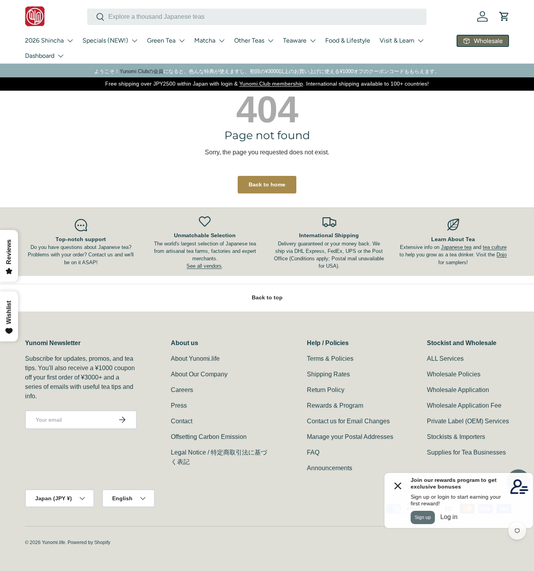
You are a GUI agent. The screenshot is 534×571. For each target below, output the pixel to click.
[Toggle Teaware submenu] (312, 40)
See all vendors (204, 266)
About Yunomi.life (195, 358)
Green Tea (161, 40)
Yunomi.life (53, 542)
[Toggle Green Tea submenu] (181, 40)
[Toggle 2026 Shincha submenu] (70, 40)
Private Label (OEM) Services (468, 421)
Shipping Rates (328, 374)
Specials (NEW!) (105, 40)
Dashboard (39, 55)
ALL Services (445, 358)
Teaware (294, 40)
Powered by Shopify (89, 542)
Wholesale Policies (453, 374)
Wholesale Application (458, 390)
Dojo (501, 255)
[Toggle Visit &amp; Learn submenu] (420, 40)
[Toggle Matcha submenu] (221, 40)
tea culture (495, 247)
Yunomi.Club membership (271, 84)
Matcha (204, 40)
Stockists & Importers (456, 436)
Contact (181, 421)
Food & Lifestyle (347, 40)
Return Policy (325, 390)
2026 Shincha (44, 40)
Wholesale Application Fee (464, 405)
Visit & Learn (397, 40)
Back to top (267, 297)
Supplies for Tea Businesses (466, 452)
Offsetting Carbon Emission (209, 436)
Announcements (329, 468)
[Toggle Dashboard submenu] (60, 56)
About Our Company (199, 374)
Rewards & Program (335, 405)
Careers (182, 390)
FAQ (313, 452)
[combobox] (256, 17)
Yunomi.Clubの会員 (141, 71)
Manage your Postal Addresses (350, 436)
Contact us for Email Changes (348, 421)
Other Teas (249, 40)
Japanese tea (456, 247)
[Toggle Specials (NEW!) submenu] (134, 40)
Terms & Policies (330, 358)
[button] (504, 16)
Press (179, 405)
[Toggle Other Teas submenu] (270, 40)
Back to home (267, 184)
